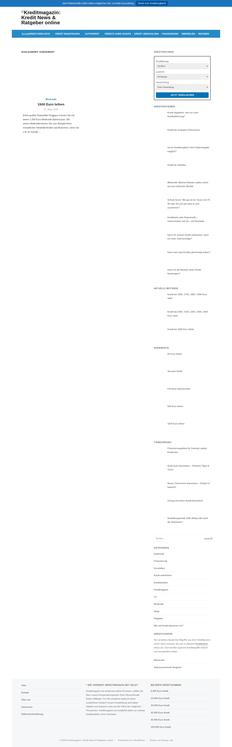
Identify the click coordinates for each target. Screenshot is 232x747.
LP (155, 597)
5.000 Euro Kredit (159, 691)
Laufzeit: (160, 71)
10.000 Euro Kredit (160, 698)
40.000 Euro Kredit (160, 719)
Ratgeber (158, 618)
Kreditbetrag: (162, 61)
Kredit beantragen (67, 34)
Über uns (25, 699)
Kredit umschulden (146, 34)
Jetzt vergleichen (182, 95)
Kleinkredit (159, 660)
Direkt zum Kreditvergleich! (152, 3)
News (156, 611)
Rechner (203, 34)
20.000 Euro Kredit (160, 705)
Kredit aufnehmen (163, 575)
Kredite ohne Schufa (118, 34)
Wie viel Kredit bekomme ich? (168, 625)
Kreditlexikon (201, 644)
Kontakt (25, 692)
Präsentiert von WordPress (131, 740)
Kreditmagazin (161, 589)
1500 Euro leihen (51, 104)
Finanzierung (170, 34)
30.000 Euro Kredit (160, 712)
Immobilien (188, 34)
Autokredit (92, 34)
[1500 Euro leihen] (50, 75)
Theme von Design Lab (161, 740)
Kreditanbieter (161, 582)
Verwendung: (162, 82)
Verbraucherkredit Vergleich (167, 667)
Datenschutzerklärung (32, 714)
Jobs (23, 685)
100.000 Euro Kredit (161, 727)
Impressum (27, 707)
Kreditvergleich (39, 34)
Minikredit (51, 99)
